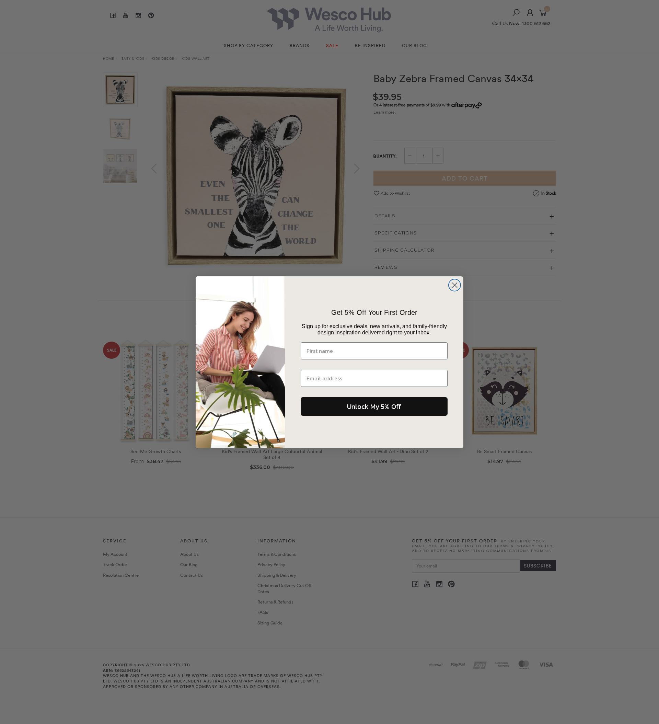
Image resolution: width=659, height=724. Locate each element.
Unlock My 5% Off (374, 406)
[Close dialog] (455, 285)
